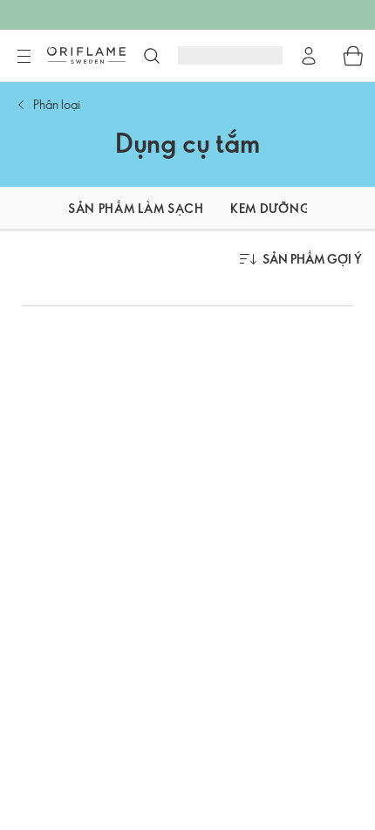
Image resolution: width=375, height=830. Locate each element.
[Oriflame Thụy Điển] (86, 55)
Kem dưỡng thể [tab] (283, 208)
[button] (21, 209)
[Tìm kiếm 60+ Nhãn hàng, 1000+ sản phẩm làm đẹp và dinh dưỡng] (152, 56)
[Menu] (23, 56)
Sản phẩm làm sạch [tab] (136, 208)
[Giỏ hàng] (353, 56)
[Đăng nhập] (309, 56)
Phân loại (56, 104)
